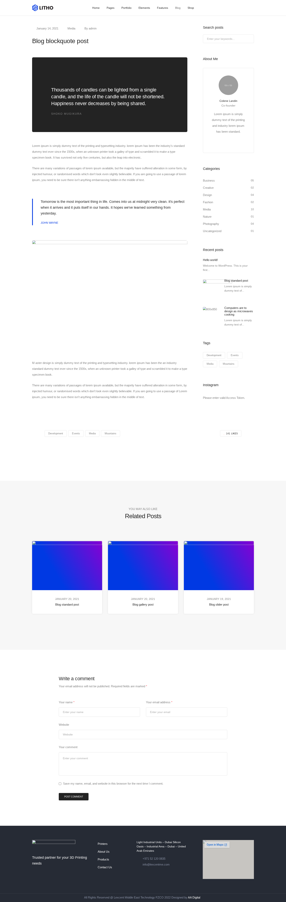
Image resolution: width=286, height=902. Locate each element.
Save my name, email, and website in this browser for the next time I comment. (113, 783)
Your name (67, 702)
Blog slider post (219, 604)
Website (64, 724)
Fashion (208, 202)
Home (96, 7)
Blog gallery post (143, 604)
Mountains (228, 363)
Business (209, 180)
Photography (211, 223)
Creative (208, 187)
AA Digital (194, 897)
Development (214, 355)
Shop (191, 7)
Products (103, 859)
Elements (144, 7)
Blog (178, 7)
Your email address (159, 702)
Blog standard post (67, 604)
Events (235, 355)
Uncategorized (212, 231)
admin (93, 28)
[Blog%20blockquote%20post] (122, 450)
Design (207, 195)
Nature (207, 216)
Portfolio (126, 7)
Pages (110, 7)
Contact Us (105, 867)
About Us (104, 851)
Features (162, 7)
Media (71, 28)
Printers (103, 843)
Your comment (68, 747)
